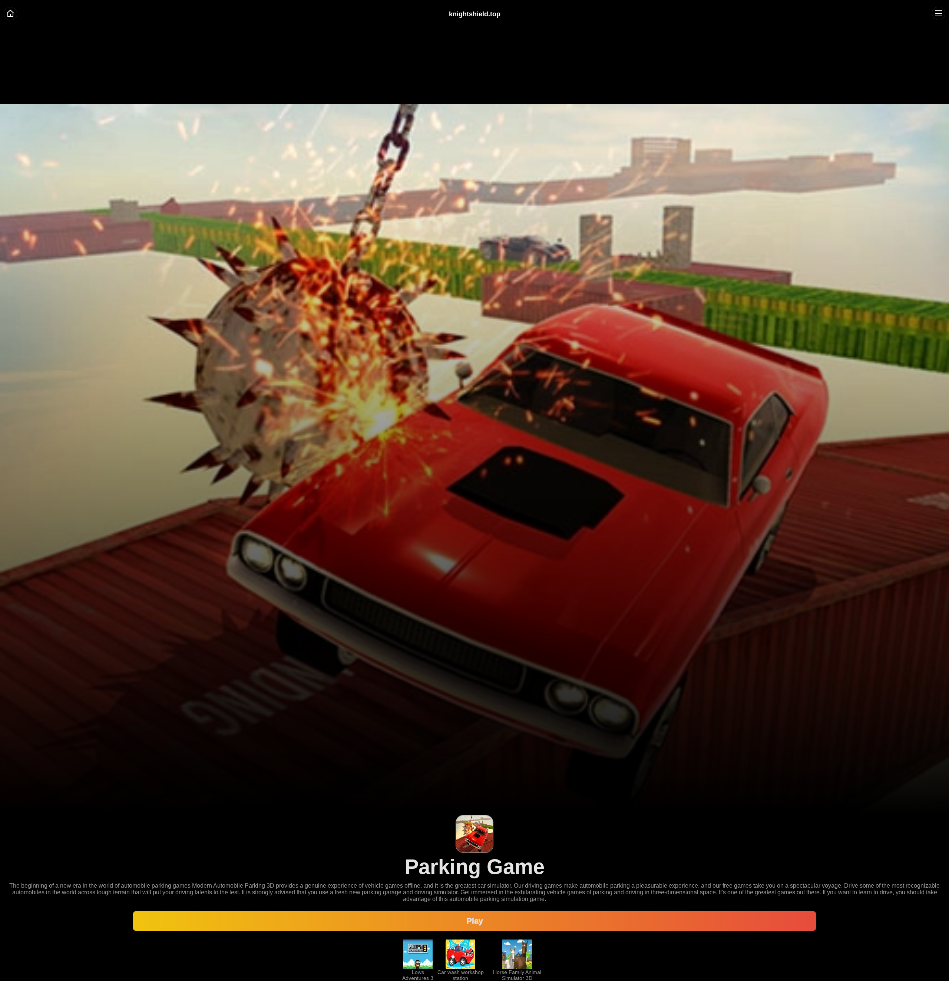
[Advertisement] (474, 52)
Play (474, 921)
